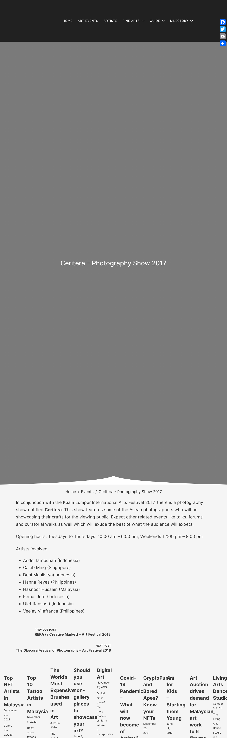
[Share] (222, 43)
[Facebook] (222, 22)
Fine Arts (131, 21)
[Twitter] (222, 29)
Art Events (88, 21)
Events (87, 491)
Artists (110, 21)
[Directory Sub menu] (191, 20)
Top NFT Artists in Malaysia (14, 691)
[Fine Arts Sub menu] (143, 20)
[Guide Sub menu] (163, 20)
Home (67, 21)
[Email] (222, 36)
